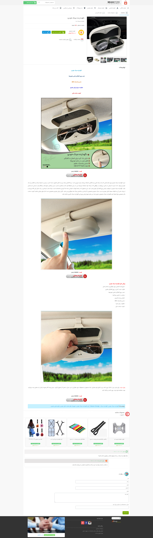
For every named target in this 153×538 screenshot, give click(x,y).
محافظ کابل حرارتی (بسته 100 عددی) (77, 439)
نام (128, 478)
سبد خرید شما (30, 2)
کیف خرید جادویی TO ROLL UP (35, 439)
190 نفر (45, 32)
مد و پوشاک (79, 8)
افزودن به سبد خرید (56, 32)
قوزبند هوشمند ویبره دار (119, 439)
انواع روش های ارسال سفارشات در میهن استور (93, 531)
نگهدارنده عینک (104, 406)
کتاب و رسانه (55, 8)
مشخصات (123, 12)
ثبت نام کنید (40, 535)
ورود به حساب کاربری (49, 535)
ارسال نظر (125, 512)
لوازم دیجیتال (101, 8)
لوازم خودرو (90, 8)
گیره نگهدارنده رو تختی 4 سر (56, 439)
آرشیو (122, 415)
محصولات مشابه (111, 12)
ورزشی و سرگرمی (67, 8)
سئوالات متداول (99, 528)
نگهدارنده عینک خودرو (114, 406)
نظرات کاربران (98, 12)
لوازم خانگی (123, 8)
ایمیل (128, 484)
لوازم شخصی (112, 8)
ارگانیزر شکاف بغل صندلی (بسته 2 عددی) (98, 439)
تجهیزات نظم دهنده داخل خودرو (68, 406)
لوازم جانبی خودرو (55, 406)
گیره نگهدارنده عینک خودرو (83, 406)
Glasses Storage (94, 406)
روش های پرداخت (99, 533)
